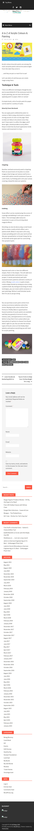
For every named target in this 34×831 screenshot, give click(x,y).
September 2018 (9, 600)
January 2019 (8, 591)
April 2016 (7, 685)
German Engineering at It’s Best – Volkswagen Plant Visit (16, 548)
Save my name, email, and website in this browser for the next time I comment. (17, 466)
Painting (9, 364)
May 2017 (7, 647)
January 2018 (8, 623)
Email (7, 442)
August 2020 (8, 568)
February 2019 (8, 588)
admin (16, 39)
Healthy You (7, 752)
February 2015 (8, 723)
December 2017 (9, 626)
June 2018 (7, 609)
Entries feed (8, 787)
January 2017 (8, 659)
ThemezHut (5, 828)
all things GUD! (16, 824)
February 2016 (8, 691)
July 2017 (7, 641)
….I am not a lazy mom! (20, 538)
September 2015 (9, 705)
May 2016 (7, 682)
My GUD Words (8, 764)
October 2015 (8, 702)
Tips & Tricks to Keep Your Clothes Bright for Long (25, 379)
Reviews (6, 767)
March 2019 (7, 585)
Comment (9, 406)
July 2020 (7, 571)
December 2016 (9, 661)
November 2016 (9, 664)
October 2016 (8, 667)
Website (8, 452)
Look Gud (7, 758)
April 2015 (7, 720)
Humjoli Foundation (10, 755)
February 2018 (8, 621)
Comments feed (9, 790)
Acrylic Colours (14, 362)
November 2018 (9, 594)
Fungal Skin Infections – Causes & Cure (16, 510)
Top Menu (8, 2)
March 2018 (7, 618)
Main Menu (8, 25)
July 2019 (7, 583)
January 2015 (8, 726)
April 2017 (7, 650)
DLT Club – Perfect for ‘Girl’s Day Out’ (16, 516)
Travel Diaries (8, 769)
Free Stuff (7, 527)
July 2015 (7, 711)
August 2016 (8, 673)
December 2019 (9, 574)
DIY (14, 359)
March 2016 (7, 688)
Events (6, 746)
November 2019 (9, 577)
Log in (6, 784)
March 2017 (7, 653)
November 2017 (9, 629)
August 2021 (8, 562)
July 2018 (7, 606)
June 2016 (7, 679)
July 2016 (7, 676)
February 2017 (8, 656)
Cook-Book (7, 740)
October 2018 (8, 597)
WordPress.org (8, 793)
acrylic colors (15, 282)
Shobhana (7, 538)
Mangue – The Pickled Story (12, 513)
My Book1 (7, 761)
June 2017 (7, 644)
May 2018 (7, 612)
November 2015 (9, 699)
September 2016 (9, 670)
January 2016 (8, 694)
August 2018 (8, 603)
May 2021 (7, 565)
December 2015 (9, 697)
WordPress (17, 826)
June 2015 (7, 714)
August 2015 (8, 708)
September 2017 (9, 635)
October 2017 (8, 632)
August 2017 (8, 638)
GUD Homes (7, 749)
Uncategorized (8, 772)
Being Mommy (8, 737)
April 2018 (7, 615)
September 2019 (9, 580)
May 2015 (7, 717)
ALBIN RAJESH (8, 533)
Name (8, 432)
